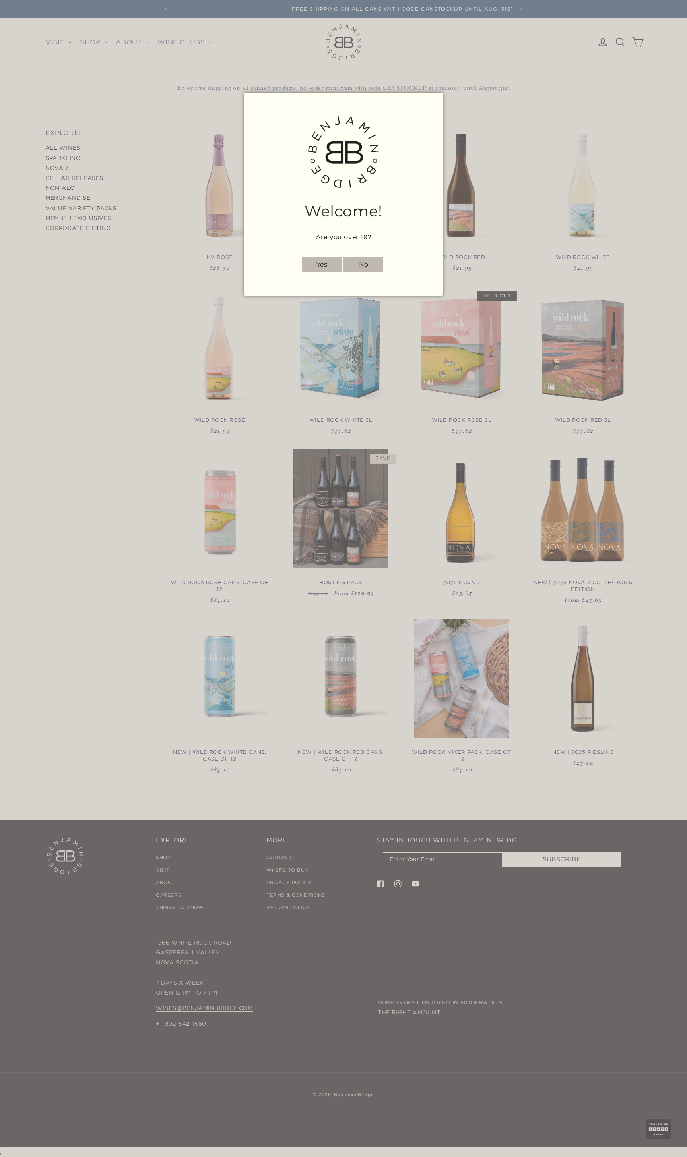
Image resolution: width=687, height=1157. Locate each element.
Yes (321, 264)
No (363, 264)
